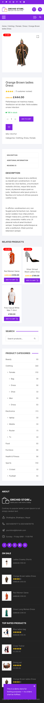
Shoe (13, 392)
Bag (12, 379)
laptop (11, 417)
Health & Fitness (12, 456)
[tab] (22, 155)
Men (11, 398)
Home (4, 26)
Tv (10, 437)
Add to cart (26, 119)
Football (12, 476)
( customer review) (24, 91)
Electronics (10, 411)
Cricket (12, 469)
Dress (25, 26)
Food (8, 443)
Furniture (9, 450)
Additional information (17, 160)
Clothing (11, 26)
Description (12, 155)
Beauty (8, 359)
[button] (38, 36)
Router (12, 430)
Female (18, 26)
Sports (8, 463)
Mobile (12, 424)
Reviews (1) (11, 165)
